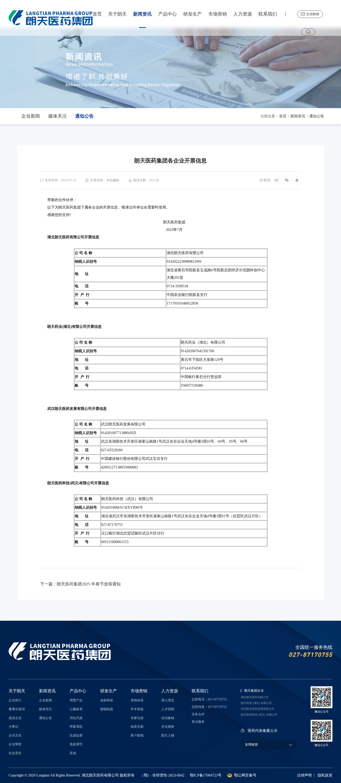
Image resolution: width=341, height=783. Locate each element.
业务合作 (198, 714)
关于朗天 (117, 14)
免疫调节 (76, 744)
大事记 (13, 726)
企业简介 (15, 700)
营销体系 (137, 700)
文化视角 (167, 726)
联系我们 (267, 14)
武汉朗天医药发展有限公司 (257, 708)
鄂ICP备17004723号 (206, 775)
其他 (73, 753)
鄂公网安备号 (245, 775)
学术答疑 (137, 709)
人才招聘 (167, 709)
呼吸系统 (76, 726)
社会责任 (15, 753)
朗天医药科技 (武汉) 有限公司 (259, 714)
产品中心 (167, 14)
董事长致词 (17, 709)
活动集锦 (167, 718)
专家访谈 (137, 718)
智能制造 (106, 709)
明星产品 (76, 700)
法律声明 (304, 775)
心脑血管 (76, 709)
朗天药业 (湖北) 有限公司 (256, 703)
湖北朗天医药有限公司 (255, 697)
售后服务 (198, 721)
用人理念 (167, 700)
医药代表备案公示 (262, 731)
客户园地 (137, 735)
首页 (97, 14)
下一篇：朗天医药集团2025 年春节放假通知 (80, 584)
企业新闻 (30, 116)
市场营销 (217, 14)
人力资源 (242, 14)
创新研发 (106, 700)
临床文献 (137, 726)
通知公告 (84, 116)
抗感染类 (76, 735)
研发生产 (192, 14)
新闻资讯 (142, 14)
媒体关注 (57, 116)
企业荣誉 (15, 744)
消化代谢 (76, 718)
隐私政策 (325, 775)
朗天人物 (167, 735)
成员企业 (15, 718)
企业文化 (15, 735)
